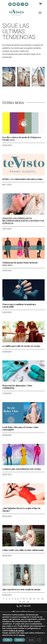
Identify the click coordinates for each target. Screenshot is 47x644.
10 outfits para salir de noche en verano (21, 346)
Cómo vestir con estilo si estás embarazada (23, 550)
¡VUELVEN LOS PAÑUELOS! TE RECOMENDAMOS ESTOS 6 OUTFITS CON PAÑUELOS (23, 220)
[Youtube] (14, 4)
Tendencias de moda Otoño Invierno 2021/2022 (20, 263)
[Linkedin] (18, 4)
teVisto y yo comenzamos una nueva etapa (22, 179)
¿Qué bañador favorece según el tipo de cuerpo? (21, 509)
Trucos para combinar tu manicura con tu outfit (19, 305)
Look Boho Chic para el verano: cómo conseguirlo (20, 428)
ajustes (22, 635)
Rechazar (19, 640)
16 (28, 602)
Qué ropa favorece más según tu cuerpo (21, 589)
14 (20, 602)
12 (38, 599)
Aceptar (7, 640)
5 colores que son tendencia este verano (21, 469)
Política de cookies (16, 630)
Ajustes (31, 640)
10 (30, 599)
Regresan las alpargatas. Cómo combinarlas (17, 386)
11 (34, 599)
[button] (40, 12)
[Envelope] (26, 4)
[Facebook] (10, 4)
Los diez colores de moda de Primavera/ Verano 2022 (21, 138)
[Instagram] (22, 4)
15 (24, 602)
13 (42, 599)
